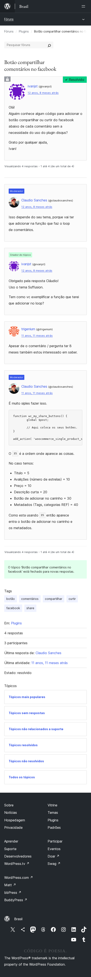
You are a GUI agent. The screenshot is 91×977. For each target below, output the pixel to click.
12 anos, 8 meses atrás (43, 92)
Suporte (10, 849)
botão (10, 599)
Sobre (9, 805)
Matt (10, 885)
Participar (55, 841)
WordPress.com (18, 877)
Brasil (18, 919)
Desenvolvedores (18, 856)
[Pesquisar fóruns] (49, 45)
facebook (13, 608)
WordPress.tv (16, 863)
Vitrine (52, 805)
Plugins (24, 31)
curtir (72, 599)
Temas (53, 812)
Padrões (54, 827)
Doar (53, 856)
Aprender (11, 841)
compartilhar (53, 599)
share (30, 608)
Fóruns (9, 19)
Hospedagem (14, 820)
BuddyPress (15, 900)
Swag (54, 863)
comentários (30, 599)
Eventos (54, 849)
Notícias (10, 812)
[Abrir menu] (84, 6)
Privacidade (13, 827)
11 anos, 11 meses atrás (37, 335)
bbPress (12, 892)
